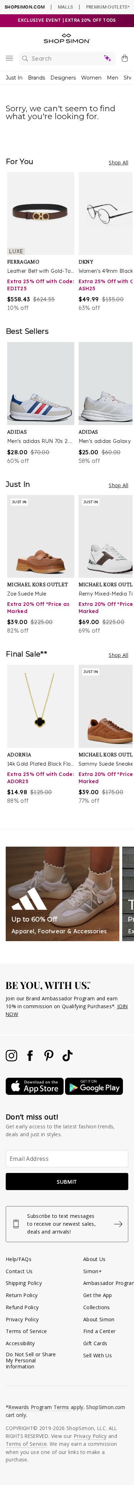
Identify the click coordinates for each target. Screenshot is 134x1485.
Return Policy (22, 1295)
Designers (63, 78)
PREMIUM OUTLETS (107, 7)
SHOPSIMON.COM (25, 7)
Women (91, 78)
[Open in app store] (35, 1092)
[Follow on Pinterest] (49, 1059)
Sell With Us (97, 1355)
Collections (96, 1307)
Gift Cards (95, 1343)
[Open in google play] (94, 1092)
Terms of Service (26, 1331)
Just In (14, 78)
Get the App (97, 1295)
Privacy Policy (22, 1319)
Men (112, 78)
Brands (36, 78)
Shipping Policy (24, 1283)
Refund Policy (22, 1307)
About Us (94, 1259)
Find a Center (99, 1331)
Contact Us (19, 1271)
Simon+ (92, 1271)
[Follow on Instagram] (12, 1059)
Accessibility (20, 1343)
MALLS (65, 7)
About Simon (99, 1319)
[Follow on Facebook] (30, 1059)
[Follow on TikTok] (67, 1059)
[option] (43, 242)
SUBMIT (67, 1181)
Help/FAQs (18, 1259)
